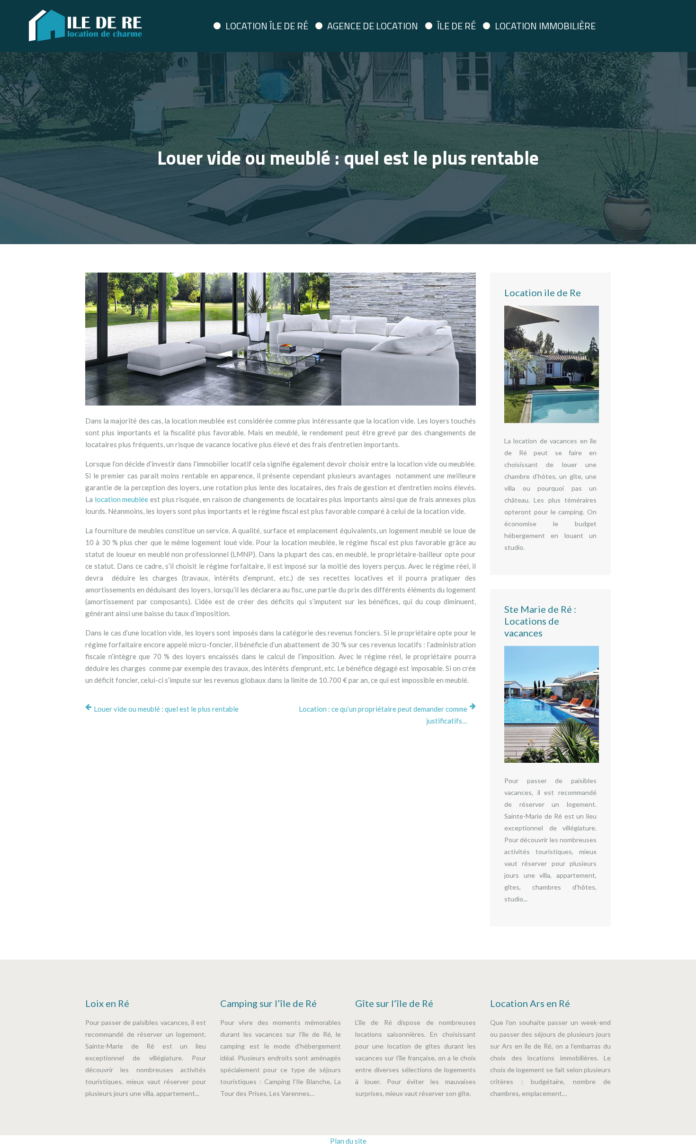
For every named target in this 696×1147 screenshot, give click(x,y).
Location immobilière (545, 26)
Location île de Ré (266, 26)
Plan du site (348, 1141)
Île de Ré (456, 26)
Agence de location (372, 26)
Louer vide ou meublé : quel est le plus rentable (166, 709)
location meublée (122, 499)
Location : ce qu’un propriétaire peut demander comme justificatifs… (383, 715)
